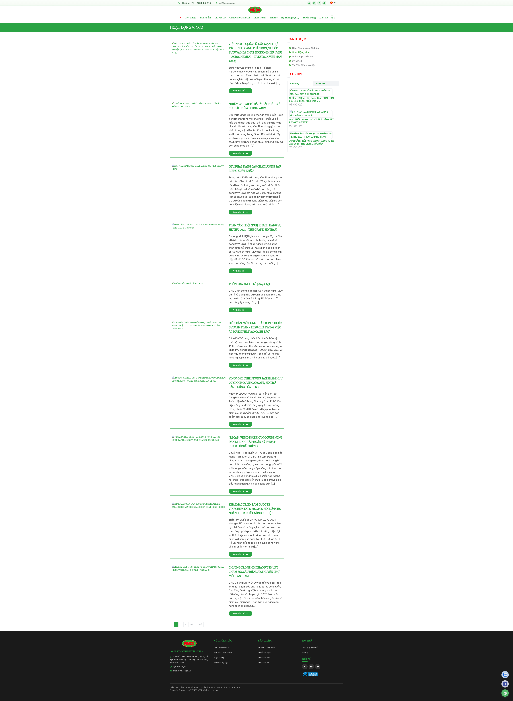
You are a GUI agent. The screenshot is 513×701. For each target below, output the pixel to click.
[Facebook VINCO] (319, 3)
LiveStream (260, 17)
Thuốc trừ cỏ (263, 663)
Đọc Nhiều (320, 83)
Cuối (200, 624)
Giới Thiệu (190, 17)
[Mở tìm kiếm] (332, 17)
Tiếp (192, 624)
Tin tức (273, 17)
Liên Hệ (323, 17)
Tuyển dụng (219, 657)
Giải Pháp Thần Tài (239, 17)
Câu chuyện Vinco (221, 647)
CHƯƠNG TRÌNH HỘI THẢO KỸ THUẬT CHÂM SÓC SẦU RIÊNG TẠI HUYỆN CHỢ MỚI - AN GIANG (254, 572)
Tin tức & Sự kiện (221, 663)
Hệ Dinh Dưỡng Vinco (266, 647)
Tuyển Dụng (309, 17)
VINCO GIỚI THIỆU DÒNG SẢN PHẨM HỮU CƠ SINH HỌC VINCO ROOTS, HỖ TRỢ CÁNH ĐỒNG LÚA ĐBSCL (255, 383)
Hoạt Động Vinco (301, 52)
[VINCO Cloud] (309, 3)
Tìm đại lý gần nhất (310, 647)
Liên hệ (305, 652)
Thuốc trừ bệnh (264, 652)
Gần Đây (294, 83)
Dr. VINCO (220, 17)
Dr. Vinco (296, 60)
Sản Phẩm (205, 17)
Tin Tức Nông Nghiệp (303, 65)
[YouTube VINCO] (324, 3)
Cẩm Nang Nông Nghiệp (305, 48)
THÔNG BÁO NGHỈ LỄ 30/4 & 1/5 (249, 284)
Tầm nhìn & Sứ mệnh (223, 652)
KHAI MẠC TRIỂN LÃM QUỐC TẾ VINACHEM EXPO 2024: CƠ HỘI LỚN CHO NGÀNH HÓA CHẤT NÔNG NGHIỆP (255, 509)
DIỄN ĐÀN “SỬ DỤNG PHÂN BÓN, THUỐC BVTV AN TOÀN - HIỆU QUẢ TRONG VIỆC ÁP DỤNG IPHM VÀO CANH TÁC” (255, 327)
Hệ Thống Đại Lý (290, 17)
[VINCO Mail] (314, 3)
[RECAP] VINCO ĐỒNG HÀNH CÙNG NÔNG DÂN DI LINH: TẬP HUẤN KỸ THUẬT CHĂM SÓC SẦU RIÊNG (255, 442)
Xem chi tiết (241, 90)
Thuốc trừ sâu (264, 657)
